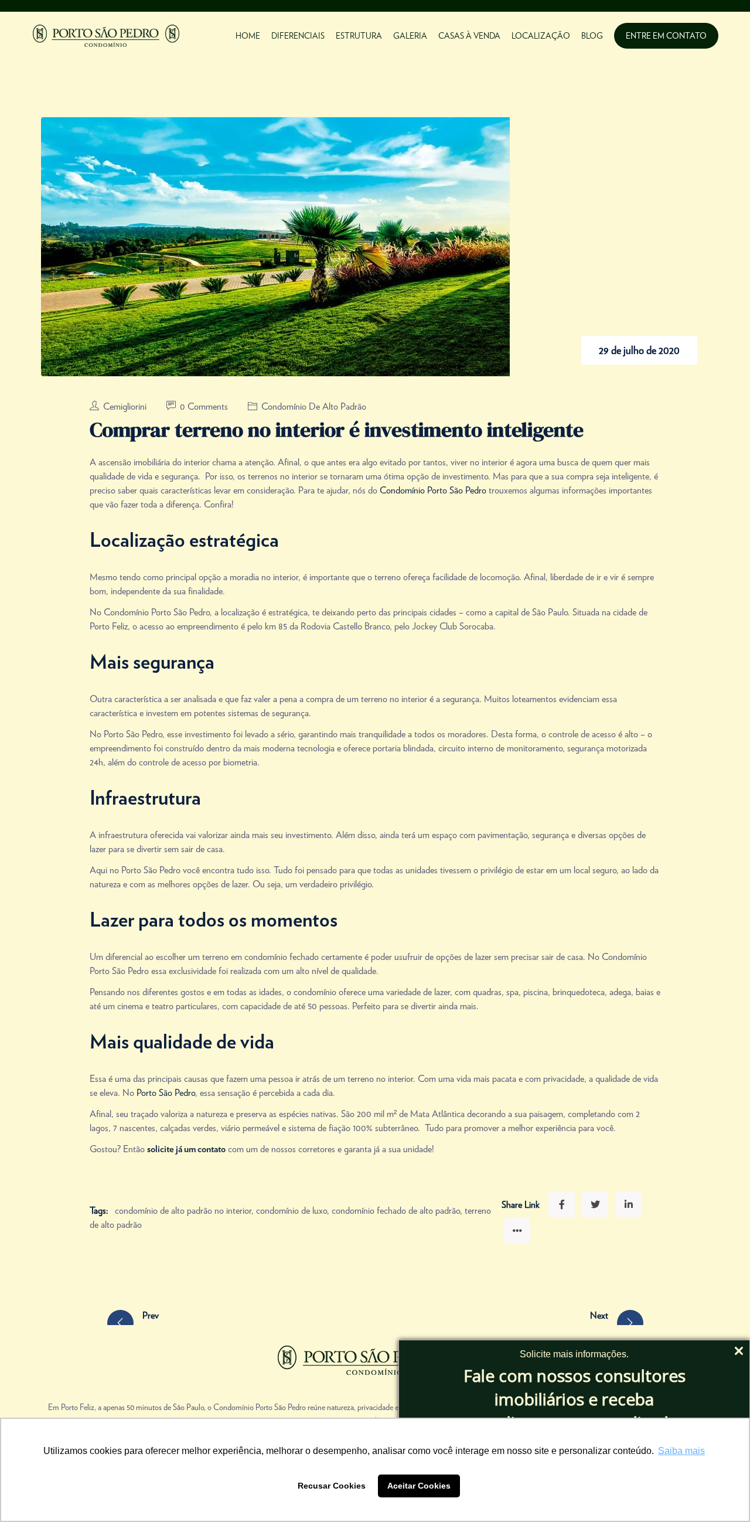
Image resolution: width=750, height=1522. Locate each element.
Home (248, 35)
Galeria (410, 35)
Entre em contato (666, 35)
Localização (541, 35)
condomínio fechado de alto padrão (396, 1210)
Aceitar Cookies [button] (419, 1485)
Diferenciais (298, 35)
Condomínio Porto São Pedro (433, 490)
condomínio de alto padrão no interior (183, 1210)
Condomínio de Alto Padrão (313, 406)
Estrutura (359, 35)
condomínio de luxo (291, 1210)
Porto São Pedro (166, 1092)
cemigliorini (126, 406)
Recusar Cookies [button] (332, 1485)
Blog (592, 35)
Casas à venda (469, 35)
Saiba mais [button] (681, 1451)
